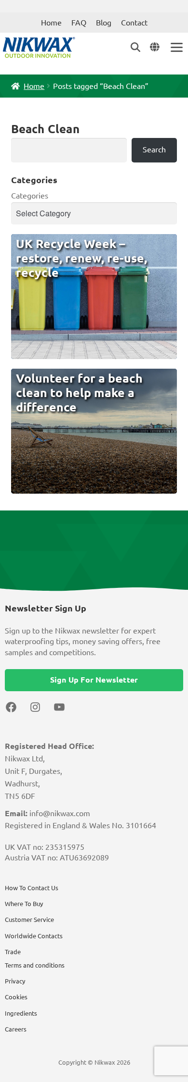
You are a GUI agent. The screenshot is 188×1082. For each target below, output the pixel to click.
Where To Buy (24, 903)
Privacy (15, 981)
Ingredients (21, 1013)
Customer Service (29, 919)
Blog (103, 22)
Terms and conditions (35, 965)
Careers (16, 1029)
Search (154, 149)
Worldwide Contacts (34, 936)
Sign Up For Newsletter (94, 679)
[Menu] (176, 47)
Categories (29, 195)
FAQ (78, 22)
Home (51, 22)
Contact (134, 22)
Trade (13, 951)
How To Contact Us (31, 887)
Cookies (16, 997)
